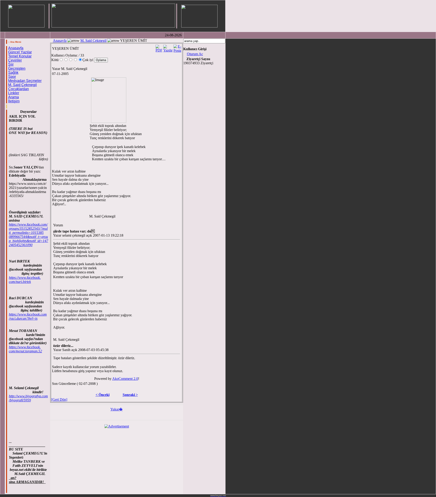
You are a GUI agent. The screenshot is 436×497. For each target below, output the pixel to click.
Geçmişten (16, 68)
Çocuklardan (18, 89)
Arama (13, 97)
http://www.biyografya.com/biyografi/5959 (28, 398)
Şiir (11, 64)
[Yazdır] (168, 47)
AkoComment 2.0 (125, 379)
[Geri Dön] (59, 399)
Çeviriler (15, 60)
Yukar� (116, 409)
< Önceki (102, 395)
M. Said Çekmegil (22, 85)
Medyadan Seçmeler (25, 81)
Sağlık (13, 72)
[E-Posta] (177, 47)
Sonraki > (130, 395)
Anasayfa (15, 48)
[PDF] (159, 47)
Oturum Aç (195, 54)
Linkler (13, 93)
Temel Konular (20, 56)
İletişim (14, 101)
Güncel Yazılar (20, 52)
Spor (12, 77)
